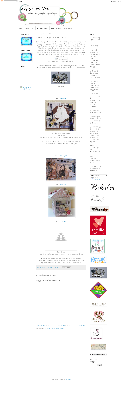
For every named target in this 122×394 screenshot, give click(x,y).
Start (20, 28)
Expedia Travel (25, 89)
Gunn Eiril (62, 185)
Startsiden (61, 325)
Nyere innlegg (41, 325)
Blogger (68, 379)
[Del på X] (66, 267)
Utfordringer (68, 28)
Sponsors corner (42, 28)
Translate (97, 179)
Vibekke (63, 221)
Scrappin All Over (34, 8)
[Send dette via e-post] (62, 267)
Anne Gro (63, 156)
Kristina (63, 99)
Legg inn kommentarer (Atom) (54, 329)
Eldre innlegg (81, 325)
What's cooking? (56, 28)
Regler (27, 28)
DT (33, 28)
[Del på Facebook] (68, 267)
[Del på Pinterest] (70, 267)
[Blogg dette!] (64, 267)
